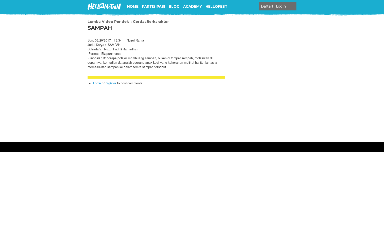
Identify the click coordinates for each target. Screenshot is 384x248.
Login (97, 83)
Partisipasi (153, 6)
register (111, 83)
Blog (174, 6)
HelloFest (217, 6)
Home (132, 6)
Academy (192, 6)
